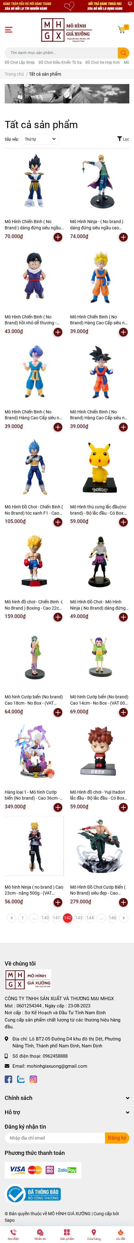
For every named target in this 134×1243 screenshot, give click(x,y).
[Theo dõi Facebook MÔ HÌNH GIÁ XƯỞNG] (8, 1078)
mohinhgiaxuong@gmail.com (57, 1066)
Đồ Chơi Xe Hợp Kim (102, 62)
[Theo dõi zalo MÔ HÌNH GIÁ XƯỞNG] (21, 1078)
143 (79, 917)
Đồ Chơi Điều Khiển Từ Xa (60, 62)
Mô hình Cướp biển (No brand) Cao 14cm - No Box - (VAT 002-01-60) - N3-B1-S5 (99, 702)
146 (112, 917)
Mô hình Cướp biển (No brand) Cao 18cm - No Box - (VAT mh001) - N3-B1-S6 (34, 702)
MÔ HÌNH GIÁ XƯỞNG (69, 1213)
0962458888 (55, 1056)
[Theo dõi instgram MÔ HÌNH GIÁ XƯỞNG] (33, 1078)
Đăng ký (117, 1138)
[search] (123, 52)
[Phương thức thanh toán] (43, 1170)
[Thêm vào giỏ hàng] (58, 237)
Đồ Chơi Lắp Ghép (20, 62)
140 (45, 917)
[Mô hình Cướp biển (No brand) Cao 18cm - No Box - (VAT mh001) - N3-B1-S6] (34, 656)
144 (90, 917)
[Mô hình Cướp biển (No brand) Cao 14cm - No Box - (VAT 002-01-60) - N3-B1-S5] (99, 656)
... (34, 917)
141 (56, 917)
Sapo (10, 1220)
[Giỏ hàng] (121, 29)
